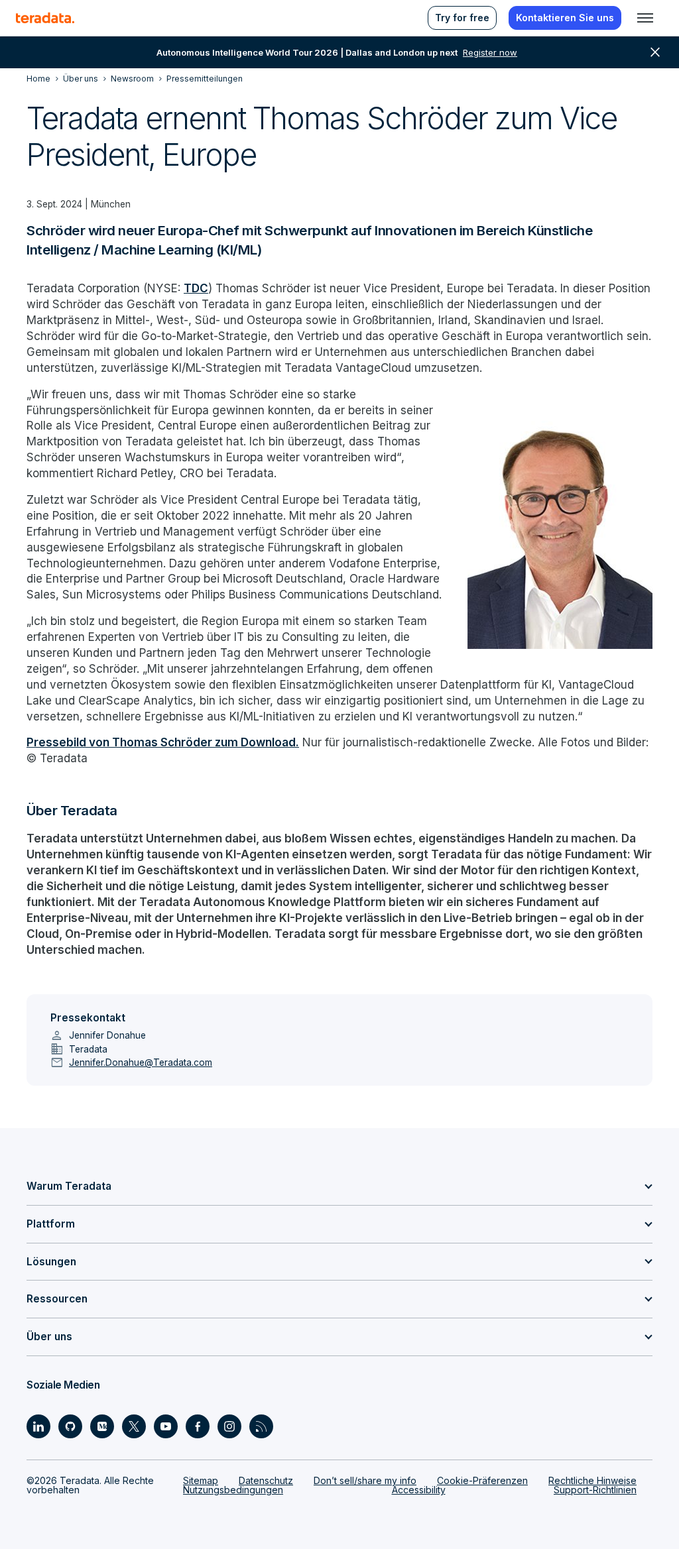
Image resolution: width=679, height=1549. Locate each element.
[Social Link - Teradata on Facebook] (198, 1426)
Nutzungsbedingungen (233, 1489)
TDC (196, 288)
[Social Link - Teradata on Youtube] (166, 1426)
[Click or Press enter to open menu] (645, 18)
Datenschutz (266, 1480)
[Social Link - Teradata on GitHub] (70, 1426)
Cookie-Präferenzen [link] (482, 1480)
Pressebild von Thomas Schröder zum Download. (163, 742)
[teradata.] (45, 18)
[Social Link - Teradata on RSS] (261, 1426)
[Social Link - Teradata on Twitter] (134, 1426)
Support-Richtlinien (595, 1489)
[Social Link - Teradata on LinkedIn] (38, 1426)
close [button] (655, 52)
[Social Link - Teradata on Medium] (102, 1426)
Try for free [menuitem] (462, 17)
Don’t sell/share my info (365, 1480)
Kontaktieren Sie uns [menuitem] (565, 17)
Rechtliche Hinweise (592, 1480)
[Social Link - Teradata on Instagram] (229, 1426)
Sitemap (200, 1480)
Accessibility (419, 1489)
